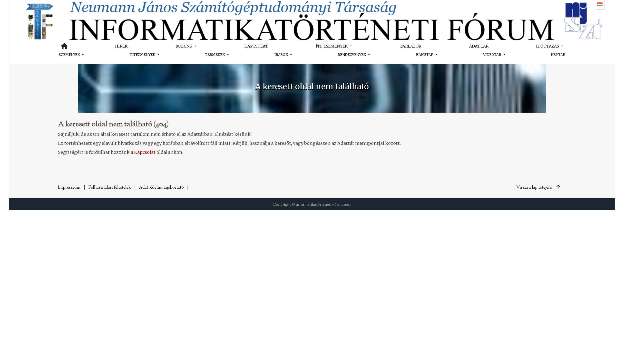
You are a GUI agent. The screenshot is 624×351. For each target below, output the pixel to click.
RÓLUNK (184, 46)
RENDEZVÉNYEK (352, 54)
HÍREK (121, 46)
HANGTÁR (424, 54)
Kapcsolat (145, 152)
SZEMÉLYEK (69, 54)
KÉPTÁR (558, 54)
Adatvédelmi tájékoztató (161, 188)
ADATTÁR (478, 46)
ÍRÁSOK (281, 54)
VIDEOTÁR (492, 54)
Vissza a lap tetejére (534, 188)
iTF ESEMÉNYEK (332, 46)
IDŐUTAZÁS (547, 46)
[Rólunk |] (312, 20)
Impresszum (69, 188)
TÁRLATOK (410, 46)
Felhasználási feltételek (109, 188)
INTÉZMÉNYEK (142, 54)
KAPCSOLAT (256, 46)
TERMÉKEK (215, 54)
